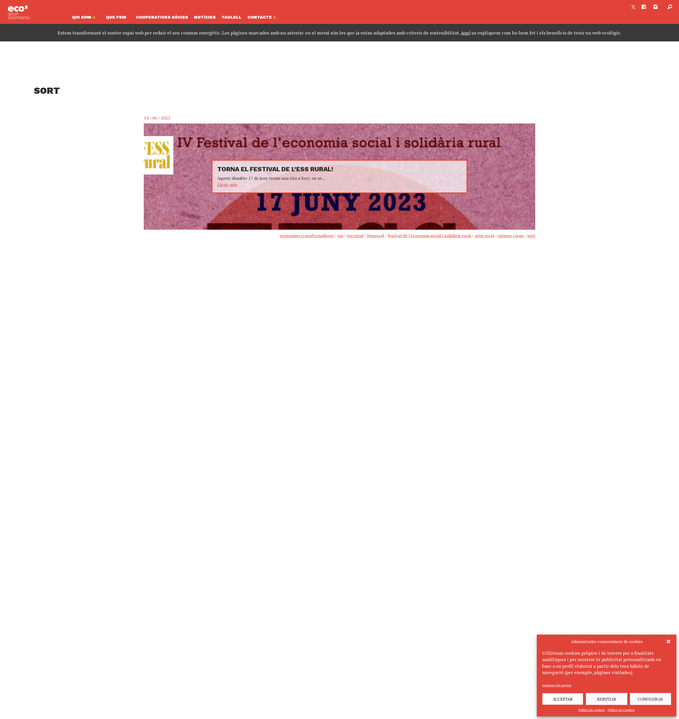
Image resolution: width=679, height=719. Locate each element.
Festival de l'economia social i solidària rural (429, 235)
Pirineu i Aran (511, 235)
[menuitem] (86, 19)
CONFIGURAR (650, 699)
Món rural (484, 235)
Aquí (466, 32)
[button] (668, 641)
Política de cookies (591, 710)
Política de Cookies (621, 710)
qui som (82, 17)
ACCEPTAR (563, 699)
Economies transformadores (307, 235)
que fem (116, 17)
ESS (340, 235)
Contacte (260, 17)
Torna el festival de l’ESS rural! (275, 169)
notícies (205, 17)
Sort (531, 235)
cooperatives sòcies (162, 17)
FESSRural (375, 235)
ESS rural (355, 235)
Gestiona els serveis (556, 685)
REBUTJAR (606, 699)
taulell (231, 17)
